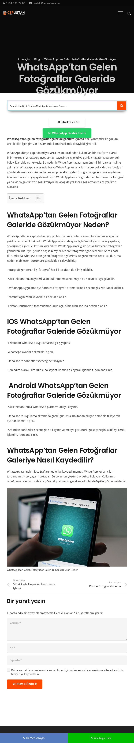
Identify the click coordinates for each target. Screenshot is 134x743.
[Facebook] (113, 3)
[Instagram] (129, 3)
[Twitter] (118, 3)
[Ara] (129, 13)
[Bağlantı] (14, 13)
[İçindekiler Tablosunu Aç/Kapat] (36, 198)
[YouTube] (124, 3)
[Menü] (120, 13)
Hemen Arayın (35, 738)
